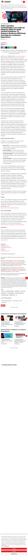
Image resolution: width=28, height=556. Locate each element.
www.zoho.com (4, 240)
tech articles (17, 260)
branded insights (13, 267)
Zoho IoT (7, 59)
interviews (7, 264)
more (24, 261)
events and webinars (14, 271)
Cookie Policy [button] (3, 544)
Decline (14, 551)
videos (2, 271)
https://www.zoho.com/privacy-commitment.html (12, 224)
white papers (23, 269)
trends (19, 261)
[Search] (21, 2)
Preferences (14, 553)
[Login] (24, 2)
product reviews (13, 261)
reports (17, 270)
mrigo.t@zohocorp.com (6, 247)
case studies (8, 270)
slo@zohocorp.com (5, 250)
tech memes (18, 265)
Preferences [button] (7, 546)
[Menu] (26, 2)
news (16, 263)
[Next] (26, 318)
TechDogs (7, 273)
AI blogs (19, 264)
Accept (14, 548)
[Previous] (1, 318)
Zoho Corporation (20, 56)
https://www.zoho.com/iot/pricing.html (10, 208)
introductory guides (5, 261)
